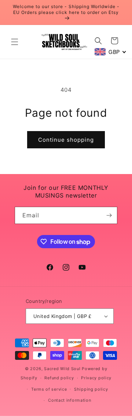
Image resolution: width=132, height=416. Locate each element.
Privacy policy (96, 377)
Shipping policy (91, 389)
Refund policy (59, 377)
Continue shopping (66, 139)
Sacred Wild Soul (62, 368)
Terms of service (49, 389)
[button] (15, 42)
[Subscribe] (109, 215)
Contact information (69, 400)
